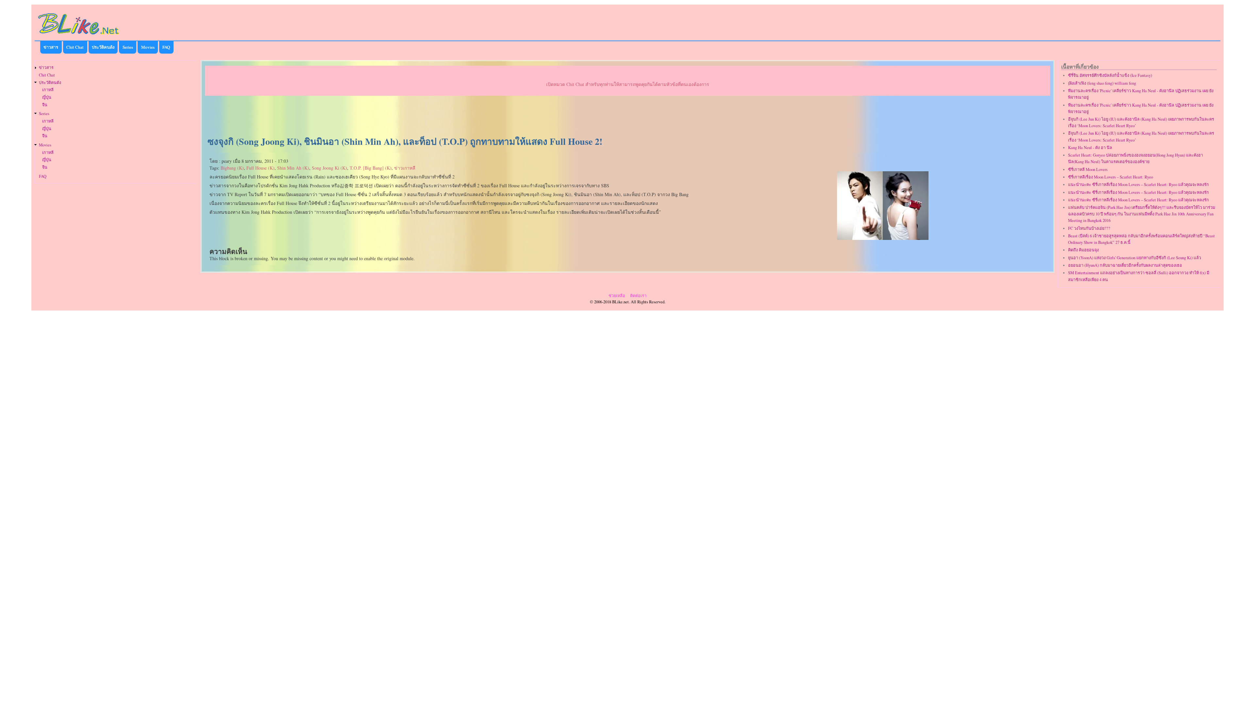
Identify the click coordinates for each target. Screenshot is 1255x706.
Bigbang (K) (232, 168)
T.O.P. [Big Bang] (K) (371, 168)
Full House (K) (260, 168)
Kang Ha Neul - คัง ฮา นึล (1090, 147)
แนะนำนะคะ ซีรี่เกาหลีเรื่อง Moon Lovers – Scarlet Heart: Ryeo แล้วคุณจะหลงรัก (1138, 184)
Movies (148, 47)
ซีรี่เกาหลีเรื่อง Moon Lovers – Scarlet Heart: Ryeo (1110, 177)
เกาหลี (48, 89)
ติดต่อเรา (638, 295)
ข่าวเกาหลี (404, 168)
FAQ (166, 47)
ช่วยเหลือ (617, 295)
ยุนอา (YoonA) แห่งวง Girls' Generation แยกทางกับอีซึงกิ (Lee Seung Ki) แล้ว (1134, 258)
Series (128, 47)
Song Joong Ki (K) (329, 168)
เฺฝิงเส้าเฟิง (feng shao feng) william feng (1102, 83)
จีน (44, 105)
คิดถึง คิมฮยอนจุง (1083, 250)
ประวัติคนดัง (103, 47)
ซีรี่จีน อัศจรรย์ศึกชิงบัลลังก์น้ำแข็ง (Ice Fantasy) (1110, 75)
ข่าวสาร (50, 47)
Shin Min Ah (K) (293, 168)
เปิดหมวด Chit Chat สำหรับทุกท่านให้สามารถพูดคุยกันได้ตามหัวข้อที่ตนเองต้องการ (627, 84)
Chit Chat (75, 47)
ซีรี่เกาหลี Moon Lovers (1088, 169)
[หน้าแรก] (79, 35)
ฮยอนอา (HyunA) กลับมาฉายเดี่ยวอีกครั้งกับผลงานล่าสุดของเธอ (1125, 265)
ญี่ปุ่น (46, 97)
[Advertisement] (627, 116)
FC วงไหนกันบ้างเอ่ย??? (1089, 228)
